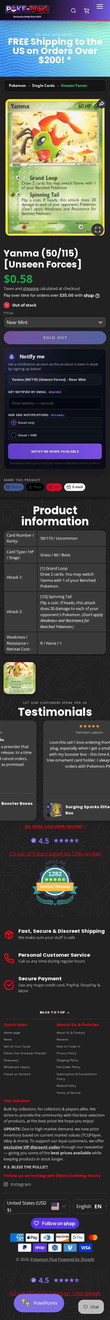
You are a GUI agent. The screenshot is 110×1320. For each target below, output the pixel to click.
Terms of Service (69, 1092)
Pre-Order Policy (68, 1067)
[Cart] (86, 10)
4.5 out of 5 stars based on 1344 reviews (55, 853)
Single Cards (43, 85)
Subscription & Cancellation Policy (77, 1076)
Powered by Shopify (76, 1259)
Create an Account (17, 1074)
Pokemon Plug (44, 1259)
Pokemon (17, 85)
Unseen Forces (74, 85)
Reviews (62, 1039)
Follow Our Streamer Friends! (25, 1053)
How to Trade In (68, 1046)
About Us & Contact (71, 1032)
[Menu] (100, 10)
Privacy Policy (66, 1053)
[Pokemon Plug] (34, 11)
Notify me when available (55, 451)
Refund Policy (66, 1085)
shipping (30, 288)
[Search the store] (73, 10)
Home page (12, 1032)
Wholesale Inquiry (17, 1067)
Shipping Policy (67, 1060)
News (8, 1039)
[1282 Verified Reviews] (55, 906)
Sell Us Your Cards (17, 1046)
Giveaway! (11, 1060)
